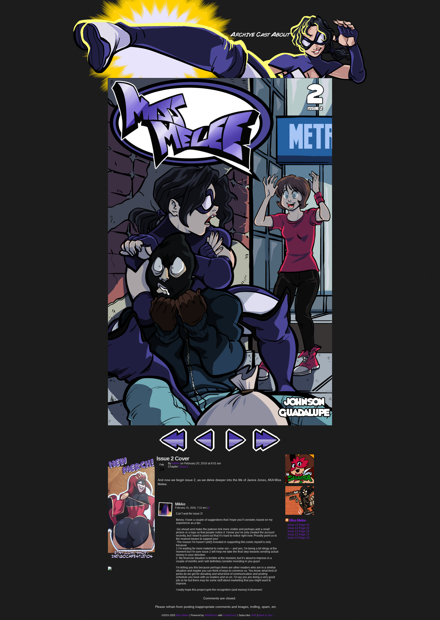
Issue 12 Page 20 (298, 524)
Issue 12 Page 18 (298, 531)
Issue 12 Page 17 (298, 534)
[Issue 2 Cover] (220, 424)
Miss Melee (297, 520)
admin (176, 463)
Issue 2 (183, 466)
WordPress (211, 615)
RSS (253, 615)
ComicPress (230, 615)
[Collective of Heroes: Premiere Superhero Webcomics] (131, 569)
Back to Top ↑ (266, 615)
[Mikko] (165, 509)
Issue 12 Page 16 (298, 537)
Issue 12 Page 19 (298, 528)
